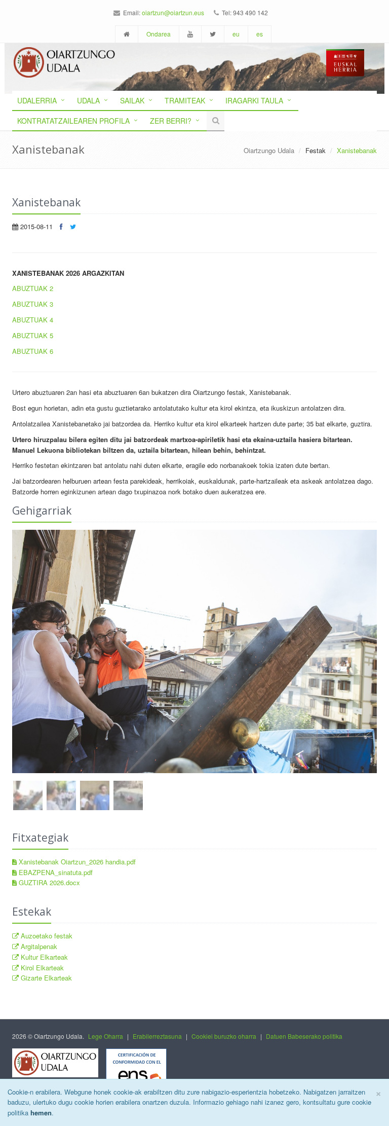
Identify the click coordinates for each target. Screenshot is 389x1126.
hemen (41, 1112)
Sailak (132, 100)
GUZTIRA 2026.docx (48, 882)
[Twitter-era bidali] (73, 226)
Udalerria (37, 100)
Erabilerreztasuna (157, 1036)
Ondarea (158, 33)
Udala (88, 100)
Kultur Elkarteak (43, 957)
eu (236, 33)
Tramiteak (185, 100)
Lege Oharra (105, 1036)
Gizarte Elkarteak (45, 978)
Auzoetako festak (45, 935)
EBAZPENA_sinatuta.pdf (55, 872)
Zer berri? (170, 121)
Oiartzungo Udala (269, 150)
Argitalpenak (38, 946)
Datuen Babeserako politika (304, 1036)
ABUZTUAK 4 (32, 319)
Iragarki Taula (254, 100)
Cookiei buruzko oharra (223, 1036)
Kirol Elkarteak (41, 967)
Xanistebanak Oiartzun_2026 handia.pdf (76, 861)
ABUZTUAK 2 (32, 288)
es (259, 33)
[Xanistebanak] (194, 651)
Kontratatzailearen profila (73, 121)
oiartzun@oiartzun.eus (173, 12)
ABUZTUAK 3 (32, 304)
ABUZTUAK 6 (32, 351)
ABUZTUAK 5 (32, 335)
